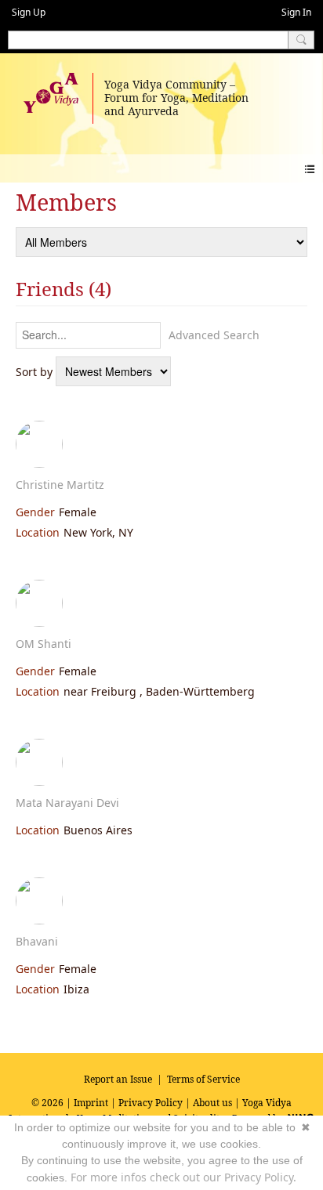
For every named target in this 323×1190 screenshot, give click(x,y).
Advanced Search (214, 334)
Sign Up (28, 12)
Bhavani (37, 941)
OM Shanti (43, 643)
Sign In (296, 12)
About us (212, 1102)
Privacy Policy (150, 1102)
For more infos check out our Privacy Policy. (183, 1177)
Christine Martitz (60, 484)
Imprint (91, 1102)
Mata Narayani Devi (67, 802)
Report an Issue (118, 1079)
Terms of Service (203, 1079)
